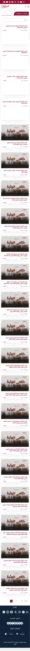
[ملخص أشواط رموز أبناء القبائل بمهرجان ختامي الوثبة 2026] (15, 160)
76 (22, 601)
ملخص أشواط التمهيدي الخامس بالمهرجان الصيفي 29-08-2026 (16, 27)
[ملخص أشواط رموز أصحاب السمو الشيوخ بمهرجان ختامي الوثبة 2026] (15, 132)
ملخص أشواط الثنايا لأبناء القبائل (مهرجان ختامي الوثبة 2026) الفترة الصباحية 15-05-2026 (15, 533)
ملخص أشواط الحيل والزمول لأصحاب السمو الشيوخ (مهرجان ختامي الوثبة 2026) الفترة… (15, 394)
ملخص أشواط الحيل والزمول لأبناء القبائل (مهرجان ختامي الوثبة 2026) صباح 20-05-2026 (15, 255)
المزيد (5, 30)
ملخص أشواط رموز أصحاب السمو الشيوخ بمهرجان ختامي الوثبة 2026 (17, 143)
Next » (26, 601)
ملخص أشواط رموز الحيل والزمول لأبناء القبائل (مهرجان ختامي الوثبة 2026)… (15, 227)
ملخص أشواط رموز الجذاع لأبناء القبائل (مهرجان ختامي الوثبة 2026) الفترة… (15, 561)
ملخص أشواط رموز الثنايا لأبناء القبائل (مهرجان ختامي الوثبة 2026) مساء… (15, 478)
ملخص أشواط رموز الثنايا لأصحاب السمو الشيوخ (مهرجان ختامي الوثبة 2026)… (15, 422)
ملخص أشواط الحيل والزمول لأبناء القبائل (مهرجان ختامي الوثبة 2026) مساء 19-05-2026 (15, 283)
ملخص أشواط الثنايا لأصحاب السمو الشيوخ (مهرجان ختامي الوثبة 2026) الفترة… (16, 450)
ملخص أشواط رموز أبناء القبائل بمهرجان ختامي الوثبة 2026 (15, 171)
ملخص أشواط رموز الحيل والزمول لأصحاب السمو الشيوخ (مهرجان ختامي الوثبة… (15, 199)
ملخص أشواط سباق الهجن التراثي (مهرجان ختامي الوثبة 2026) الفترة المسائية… (16, 366)
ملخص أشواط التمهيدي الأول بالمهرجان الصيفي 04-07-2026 (15, 102)
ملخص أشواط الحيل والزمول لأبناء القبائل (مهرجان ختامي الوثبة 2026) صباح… (17, 311)
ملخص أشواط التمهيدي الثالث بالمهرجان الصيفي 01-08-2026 (17, 77)
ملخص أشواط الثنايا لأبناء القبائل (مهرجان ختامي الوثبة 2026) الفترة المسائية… (15, 506)
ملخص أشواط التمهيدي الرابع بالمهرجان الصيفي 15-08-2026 (15, 52)
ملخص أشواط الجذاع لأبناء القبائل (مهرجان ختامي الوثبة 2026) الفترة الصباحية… (16, 589)
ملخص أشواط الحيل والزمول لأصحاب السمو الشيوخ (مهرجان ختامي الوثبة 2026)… (16, 338)
